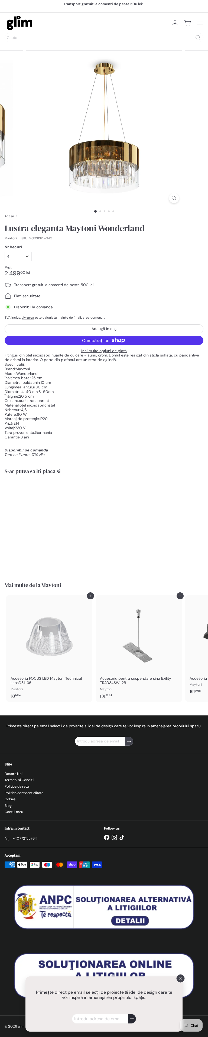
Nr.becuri (13, 247)
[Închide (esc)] (181, 979)
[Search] (198, 37)
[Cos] (187, 23)
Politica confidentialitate (24, 793)
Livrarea (28, 317)
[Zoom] (174, 198)
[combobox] (104, 37)
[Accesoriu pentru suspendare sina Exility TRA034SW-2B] (139, 648)
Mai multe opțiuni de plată (104, 351)
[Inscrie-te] (132, 1018)
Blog (8, 805)
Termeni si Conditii (19, 780)
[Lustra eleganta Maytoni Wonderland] (38, 524)
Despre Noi (13, 773)
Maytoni (51, 585)
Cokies (10, 799)
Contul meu (14, 812)
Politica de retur (17, 786)
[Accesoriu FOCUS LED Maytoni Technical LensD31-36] (49, 648)
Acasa (9, 216)
